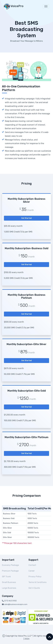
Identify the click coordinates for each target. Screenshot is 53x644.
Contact (32, 565)
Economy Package (10, 565)
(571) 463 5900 (10, 601)
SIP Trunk (6, 576)
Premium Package (10, 571)
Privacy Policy (34, 576)
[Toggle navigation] (46, 6)
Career (31, 571)
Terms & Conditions (37, 582)
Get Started (26, 218)
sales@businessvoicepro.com (15, 604)
